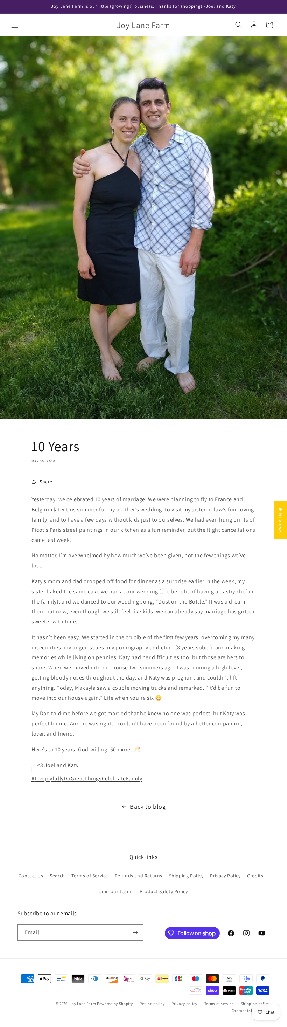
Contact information (251, 1010)
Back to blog (148, 806)
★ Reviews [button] (280, 520)
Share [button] (46, 481)
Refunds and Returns (138, 876)
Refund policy (152, 1003)
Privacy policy (184, 1003)
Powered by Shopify (115, 1003)
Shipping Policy (186, 876)
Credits (255, 876)
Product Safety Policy (164, 891)
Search (57, 876)
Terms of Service (89, 876)
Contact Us (31, 876)
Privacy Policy (225, 876)
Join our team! (116, 891)
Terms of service (219, 1003)
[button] (14, 25)
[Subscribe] (135, 932)
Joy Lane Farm (83, 1003)
